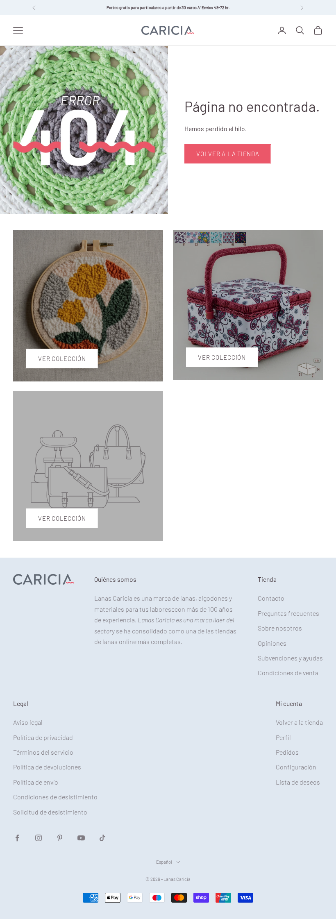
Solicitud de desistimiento (50, 812)
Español (164, 862)
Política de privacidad (43, 737)
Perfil (283, 737)
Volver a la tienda (227, 153)
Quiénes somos (115, 579)
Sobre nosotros (280, 628)
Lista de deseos (298, 782)
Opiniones (272, 643)
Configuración (296, 767)
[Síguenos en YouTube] (81, 838)
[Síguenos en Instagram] (38, 838)
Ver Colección (62, 358)
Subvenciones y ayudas (290, 658)
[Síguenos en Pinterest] (60, 838)
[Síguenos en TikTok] (102, 838)
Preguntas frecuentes (288, 613)
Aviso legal (28, 722)
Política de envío (35, 782)
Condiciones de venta (288, 672)
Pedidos (287, 752)
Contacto (271, 598)
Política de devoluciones (47, 767)
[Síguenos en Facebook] (17, 838)
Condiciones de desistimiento (55, 797)
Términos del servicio (43, 752)
